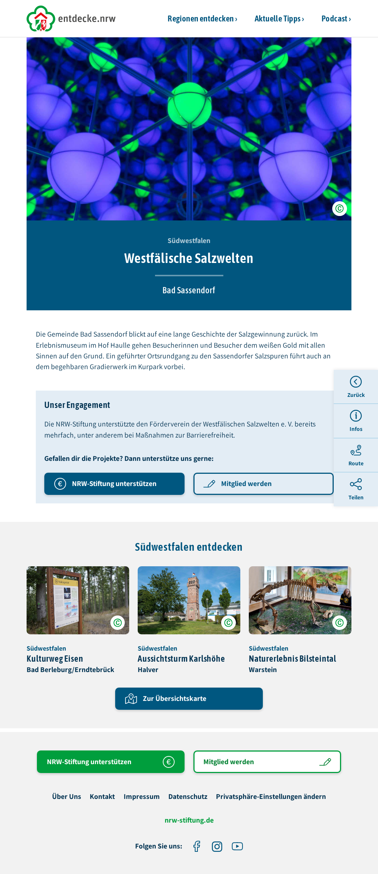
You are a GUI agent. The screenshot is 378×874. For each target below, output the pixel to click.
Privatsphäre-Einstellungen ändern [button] (271, 796)
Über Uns (66, 796)
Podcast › (336, 18)
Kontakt (102, 796)
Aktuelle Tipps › (279, 18)
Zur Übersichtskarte (174, 698)
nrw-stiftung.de (189, 820)
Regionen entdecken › (202, 18)
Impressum (142, 796)
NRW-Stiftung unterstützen (114, 483)
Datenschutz (187, 796)
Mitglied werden (246, 483)
